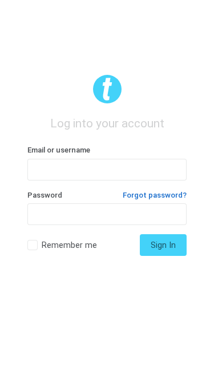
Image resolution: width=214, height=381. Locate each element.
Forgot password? (155, 195)
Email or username (58, 150)
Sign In (163, 245)
